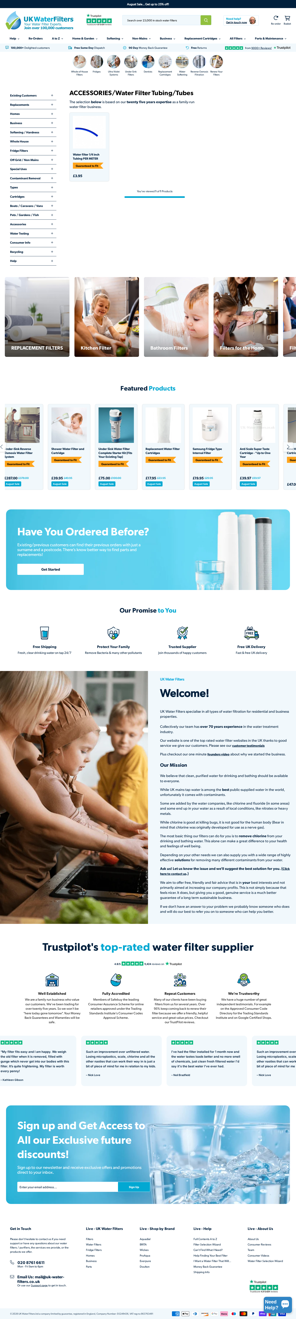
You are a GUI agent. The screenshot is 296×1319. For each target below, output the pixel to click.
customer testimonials (248, 745)
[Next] (288, 447)
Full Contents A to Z (205, 1239)
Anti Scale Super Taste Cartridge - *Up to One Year (140, 453)
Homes (15, 114)
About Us (253, 1239)
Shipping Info (202, 1272)
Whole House (19, 141)
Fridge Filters (19, 151)
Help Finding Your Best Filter (211, 1255)
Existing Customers (23, 95)
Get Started (50, 569)
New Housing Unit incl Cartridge (187, 451)
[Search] (206, 20)
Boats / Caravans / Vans (26, 206)
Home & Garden (83, 38)
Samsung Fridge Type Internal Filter (92, 451)
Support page (39, 1285)
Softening (114, 38)
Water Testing (19, 233)
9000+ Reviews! (261, 48)
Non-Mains (140, 38)
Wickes (144, 1249)
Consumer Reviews (259, 1244)
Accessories (18, 224)
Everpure (145, 1261)
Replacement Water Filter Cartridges (48, 451)
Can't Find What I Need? (208, 1249)
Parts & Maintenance (269, 38)
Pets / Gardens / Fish (24, 215)
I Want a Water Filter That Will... (212, 1261)
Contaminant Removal (25, 178)
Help (13, 38)
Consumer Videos (258, 1255)
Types (14, 187)
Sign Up (134, 1187)
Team (251, 1249)
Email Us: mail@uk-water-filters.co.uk (40, 1279)
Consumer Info (20, 242)
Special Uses (18, 169)
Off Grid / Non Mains (24, 160)
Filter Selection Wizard (207, 1244)
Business (166, 38)
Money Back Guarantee (208, 1266)
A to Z (56, 38)
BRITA (143, 1244)
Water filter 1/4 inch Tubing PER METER (86, 156)
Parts (89, 1266)
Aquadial (145, 1239)
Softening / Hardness (24, 132)
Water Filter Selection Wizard (265, 1261)
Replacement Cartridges (201, 38)
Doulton (145, 1266)
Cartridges (17, 196)
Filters (89, 1239)
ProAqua (145, 1255)
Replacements (19, 105)
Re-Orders (36, 38)
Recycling (16, 252)
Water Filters (93, 1244)
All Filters (236, 38)
